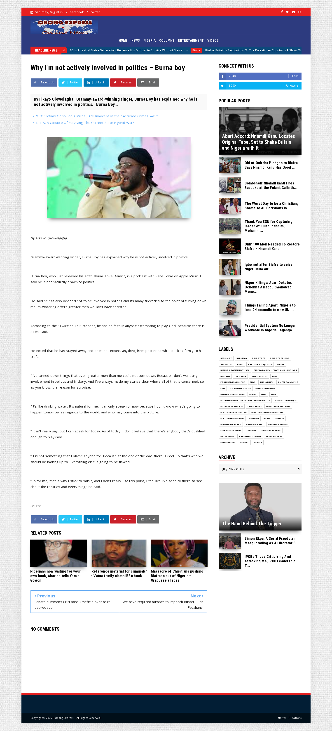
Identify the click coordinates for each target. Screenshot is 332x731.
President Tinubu (250, 436)
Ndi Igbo (254, 418)
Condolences (259, 376)
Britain (225, 376)
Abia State (258, 358)
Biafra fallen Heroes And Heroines (275, 370)
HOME (123, 40)
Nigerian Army (255, 424)
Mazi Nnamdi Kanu (232, 418)
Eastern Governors (232, 382)
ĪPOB (274, 394)
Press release (274, 436)
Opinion (251, 430)
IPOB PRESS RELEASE (231, 406)
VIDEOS (213, 40)
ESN (222, 388)
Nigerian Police (278, 424)
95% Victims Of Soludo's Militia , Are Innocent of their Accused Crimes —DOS (98, 116)
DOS (274, 376)
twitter (95, 12)
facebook (77, 12)
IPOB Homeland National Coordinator (245, 400)
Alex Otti (226, 364)
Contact (297, 717)
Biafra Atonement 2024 (234, 370)
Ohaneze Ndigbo (230, 430)
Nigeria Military (230, 424)
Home (282, 717)
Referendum (227, 442)
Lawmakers (255, 406)
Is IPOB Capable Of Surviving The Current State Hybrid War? (85, 122)
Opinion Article (271, 430)
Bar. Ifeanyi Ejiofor (260, 364)
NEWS (135, 40)
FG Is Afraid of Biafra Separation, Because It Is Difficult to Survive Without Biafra (79, 50)
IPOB (264, 394)
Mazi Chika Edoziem (278, 406)
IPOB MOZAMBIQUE (286, 400)
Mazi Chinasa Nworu (233, 412)
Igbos (252, 394)
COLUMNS (166, 40)
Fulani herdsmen (240, 388)
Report (244, 442)
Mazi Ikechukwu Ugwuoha (267, 412)
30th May (226, 358)
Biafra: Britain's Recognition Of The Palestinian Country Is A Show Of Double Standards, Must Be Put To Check (235, 50)
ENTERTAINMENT (191, 40)
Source (36, 505)
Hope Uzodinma (265, 388)
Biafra (149, 50)
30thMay (241, 358)
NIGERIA (150, 40)
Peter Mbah (227, 436)
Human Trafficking (232, 394)
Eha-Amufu (267, 382)
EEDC (252, 382)
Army (240, 364)
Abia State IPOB (279, 358)
